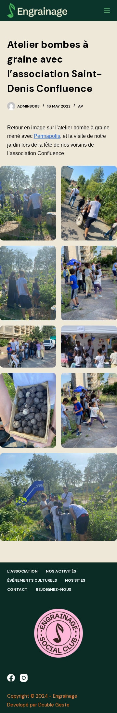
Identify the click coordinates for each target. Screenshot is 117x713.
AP (80, 106)
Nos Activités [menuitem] (61, 571)
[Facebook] (11, 678)
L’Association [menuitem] (22, 571)
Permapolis (47, 136)
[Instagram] (24, 678)
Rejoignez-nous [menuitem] (53, 589)
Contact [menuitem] (17, 589)
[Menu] (107, 10)
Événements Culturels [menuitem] (32, 580)
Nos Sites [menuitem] (75, 580)
